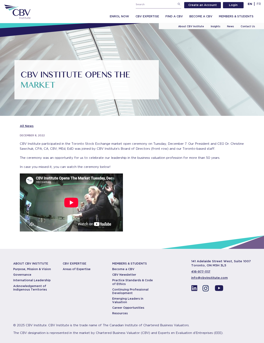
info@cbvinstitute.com (209, 278)
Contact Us (248, 26)
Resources (120, 313)
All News (27, 126)
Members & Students (236, 16)
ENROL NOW (119, 16)
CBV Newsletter (124, 274)
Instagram (207, 289)
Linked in (194, 289)
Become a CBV (200, 16)
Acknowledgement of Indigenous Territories (30, 287)
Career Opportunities (128, 307)
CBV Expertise (147, 16)
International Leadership (32, 280)
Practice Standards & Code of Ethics (132, 282)
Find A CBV (174, 16)
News (230, 26)
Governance (22, 274)
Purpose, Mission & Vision (32, 269)
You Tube (219, 289)
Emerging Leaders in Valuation (127, 300)
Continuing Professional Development (130, 291)
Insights (215, 26)
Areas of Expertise (77, 269)
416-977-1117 (200, 271)
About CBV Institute (191, 26)
